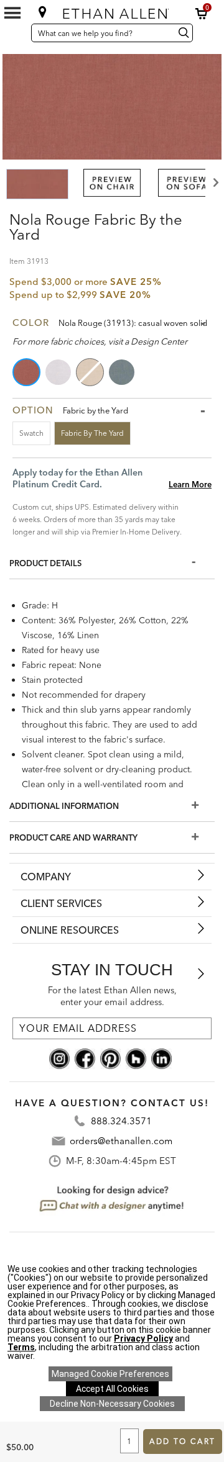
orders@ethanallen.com (121, 1141)
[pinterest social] (110, 1058)
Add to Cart (182, 1441)
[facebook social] (85, 1058)
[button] (201, 13)
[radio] (27, 372)
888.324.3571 (121, 1121)
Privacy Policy (143, 1338)
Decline (112, 1403)
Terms (21, 1347)
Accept (112, 1388)
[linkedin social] (161, 1058)
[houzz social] (136, 1058)
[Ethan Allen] (113, 11)
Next (214, 183)
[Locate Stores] (42, 12)
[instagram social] (59, 1058)
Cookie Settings (110, 1373)
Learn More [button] (190, 484)
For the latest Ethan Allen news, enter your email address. (112, 996)
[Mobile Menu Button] (12, 13)
